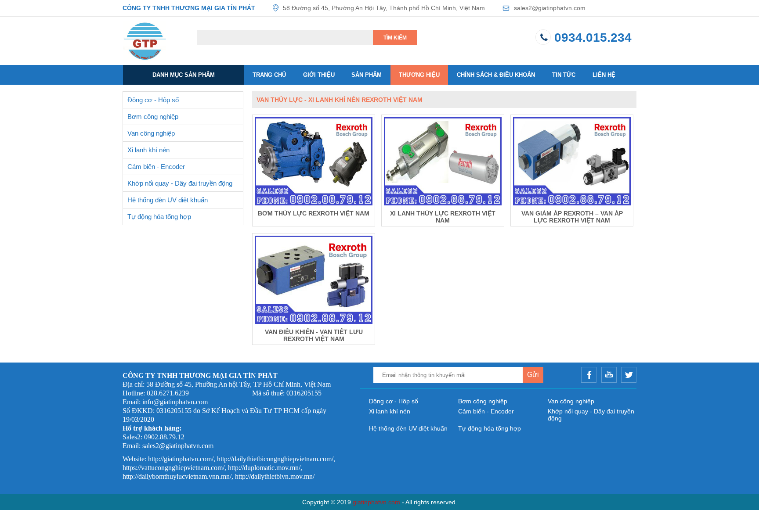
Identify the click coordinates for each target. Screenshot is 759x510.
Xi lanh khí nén (148, 150)
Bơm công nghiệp (152, 116)
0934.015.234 (593, 37)
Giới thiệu (319, 75)
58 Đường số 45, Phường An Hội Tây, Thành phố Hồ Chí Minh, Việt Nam (384, 7)
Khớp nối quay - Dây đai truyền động (179, 183)
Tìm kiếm (395, 38)
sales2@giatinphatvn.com (550, 7)
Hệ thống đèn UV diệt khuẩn (167, 200)
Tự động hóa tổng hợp (159, 216)
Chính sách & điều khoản (496, 75)
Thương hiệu (419, 75)
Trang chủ (269, 75)
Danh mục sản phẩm (183, 75)
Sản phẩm (366, 75)
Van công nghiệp (151, 133)
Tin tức (563, 75)
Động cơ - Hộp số (153, 100)
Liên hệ (604, 75)
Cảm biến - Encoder (156, 166)
